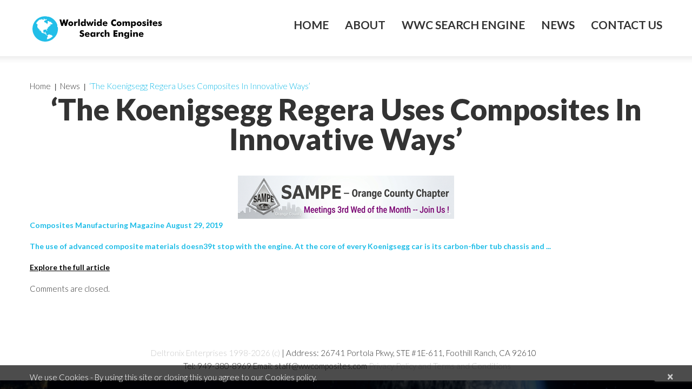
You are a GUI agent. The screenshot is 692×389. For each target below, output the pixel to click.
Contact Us (626, 24)
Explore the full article (70, 267)
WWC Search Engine (463, 24)
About (365, 24)
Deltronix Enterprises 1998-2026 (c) (215, 353)
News (558, 24)
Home (311, 24)
